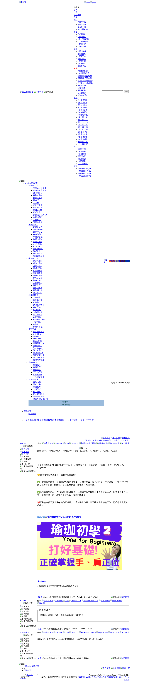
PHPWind (30, 675)
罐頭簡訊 (82, 66)
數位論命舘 (83, 71)
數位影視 (37, 290)
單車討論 (37, 276)
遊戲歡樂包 (38, 332)
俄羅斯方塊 (83, 115)
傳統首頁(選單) (84, 176)
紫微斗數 (37, 198)
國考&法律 (38, 268)
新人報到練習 (38, 394)
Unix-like (36, 246)
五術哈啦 (37, 222)
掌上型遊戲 (38, 357)
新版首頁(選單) (84, 173)
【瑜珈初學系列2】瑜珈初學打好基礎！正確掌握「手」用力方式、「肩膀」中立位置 (59, 420)
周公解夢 (82, 93)
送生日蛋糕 (83, 112)
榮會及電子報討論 (40, 399)
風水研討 (37, 207)
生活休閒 (33, 258)
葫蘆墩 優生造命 (85, 76)
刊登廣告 (82, 34)
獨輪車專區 (37, 327)
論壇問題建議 (39, 397)
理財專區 (37, 310)
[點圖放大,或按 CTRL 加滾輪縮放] (79, 569)
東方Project (37, 341)
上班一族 (37, 266)
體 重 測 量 (82, 134)
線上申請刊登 (84, 39)
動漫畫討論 (38, 305)
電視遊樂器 (38, 355)
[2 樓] (40, 658)
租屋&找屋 (37, 375)
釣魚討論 (37, 278)
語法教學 (82, 156)
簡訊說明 (82, 51)
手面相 (36, 203)
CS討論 (37, 334)
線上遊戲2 (38, 353)
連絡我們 (122, 677)
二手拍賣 (37, 372)
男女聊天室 (83, 144)
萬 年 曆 (83, 129)
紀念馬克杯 (83, 29)
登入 (75, 10)
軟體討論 (37, 242)
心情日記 (37, 389)
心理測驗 (37, 312)
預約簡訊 (82, 59)
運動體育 (37, 273)
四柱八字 (37, 195)
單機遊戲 (37, 346)
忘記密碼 (77, 15)
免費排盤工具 (84, 73)
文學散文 (37, 297)
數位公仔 (82, 24)
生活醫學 (37, 271)
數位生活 (37, 232)
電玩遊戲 (33, 329)
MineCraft (37, 339)
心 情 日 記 (82, 107)
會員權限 (82, 154)
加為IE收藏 (97, 440)
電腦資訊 (33, 225)
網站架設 (37, 254)
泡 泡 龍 (83, 125)
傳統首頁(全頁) (84, 171)
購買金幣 (82, 54)
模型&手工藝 (39, 319)
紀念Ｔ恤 (82, 27)
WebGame (37, 348)
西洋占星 (37, 212)
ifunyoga (23, 443)
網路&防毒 (38, 249)
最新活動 (82, 161)
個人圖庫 (37, 392)
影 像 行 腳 (82, 100)
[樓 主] (40, 597)
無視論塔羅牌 (40, 215)
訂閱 (118, 261)
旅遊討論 (37, 280)
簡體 (127, 261)
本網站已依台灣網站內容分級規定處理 (102, 677)
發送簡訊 (82, 56)
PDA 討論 (37, 234)
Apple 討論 (38, 244)
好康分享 (37, 367)
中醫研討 (37, 220)
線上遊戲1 (38, 350)
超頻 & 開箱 (38, 229)
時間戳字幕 (83, 142)
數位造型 (37, 387)
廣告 (75, 32)
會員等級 (82, 151)
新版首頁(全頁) (84, 169)
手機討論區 (37, 237)
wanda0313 (24, 601)
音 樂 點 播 (82, 137)
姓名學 (36, 200)
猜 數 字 (83, 120)
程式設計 (37, 251)
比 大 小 (83, 122)
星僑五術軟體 (39, 188)
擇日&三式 (38, 210)
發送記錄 (82, 61)
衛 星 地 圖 (82, 139)
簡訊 (75, 49)
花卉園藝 (37, 322)
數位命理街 (83, 95)
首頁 (75, 166)
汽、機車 (37, 315)
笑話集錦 (37, 293)
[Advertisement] (117, 431)
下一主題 (124, 440)
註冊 (75, 12)
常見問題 (82, 159)
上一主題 (116, 440)
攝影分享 (37, 285)
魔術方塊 (37, 324)
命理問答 (37, 193)
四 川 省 (83, 117)
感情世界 (37, 263)
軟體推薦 (37, 239)
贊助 (75, 20)
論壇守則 (82, 149)
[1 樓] (40, 629)
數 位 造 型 (82, 103)
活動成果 (37, 384)
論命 (75, 68)
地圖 (122, 261)
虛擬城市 (37, 365)
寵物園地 (37, 317)
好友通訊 (82, 64)
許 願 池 (83, 127)
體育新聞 (32, 414)
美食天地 (37, 307)
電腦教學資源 (38, 256)
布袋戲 (36, 302)
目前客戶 (82, 46)
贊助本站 (82, 22)
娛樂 (75, 98)
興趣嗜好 (33, 295)
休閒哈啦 (37, 261)
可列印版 (87, 440)
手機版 (112, 261)
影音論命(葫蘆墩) (85, 81)
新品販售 (37, 370)
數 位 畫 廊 (82, 105)
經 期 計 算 (82, 132)
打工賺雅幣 (83, 164)
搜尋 (75, 17)
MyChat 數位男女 (32, 183)
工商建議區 (38, 377)
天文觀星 (37, 283)
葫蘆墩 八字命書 (85, 78)
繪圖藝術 (37, 300)
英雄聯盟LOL (39, 343)
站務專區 (33, 379)
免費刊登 (82, 44)
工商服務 (33, 362)
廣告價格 (82, 37)
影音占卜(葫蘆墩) (85, 83)
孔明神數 (82, 90)
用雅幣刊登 (83, 42)
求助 (75, 147)
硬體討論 (37, 227)
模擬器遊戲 (38, 360)
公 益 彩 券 (82, 110)
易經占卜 (37, 205)
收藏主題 (107, 440)
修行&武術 (38, 217)
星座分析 (82, 88)
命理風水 (33, 186)
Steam (36, 336)
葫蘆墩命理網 (39, 190)
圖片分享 (37, 288)
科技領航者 (24, 632)
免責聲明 (81, 677)
